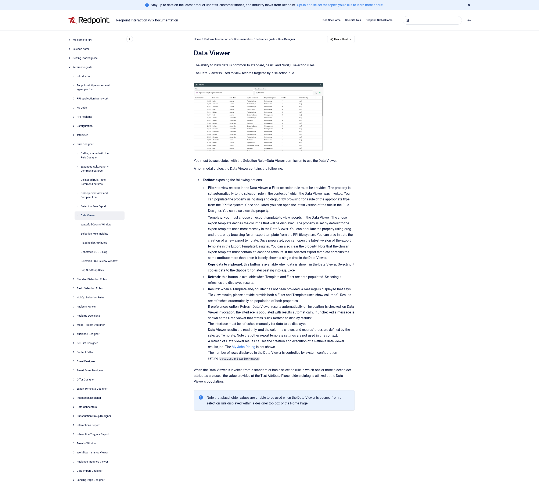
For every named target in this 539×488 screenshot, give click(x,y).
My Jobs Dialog (243, 347)
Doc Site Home (332, 20)
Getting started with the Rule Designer (95, 155)
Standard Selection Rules (92, 279)
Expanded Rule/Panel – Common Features (95, 168)
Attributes (82, 135)
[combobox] (432, 20)
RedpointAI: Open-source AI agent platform (93, 87)
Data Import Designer (89, 470)
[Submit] (407, 20)
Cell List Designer (87, 343)
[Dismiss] (469, 5)
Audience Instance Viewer (92, 461)
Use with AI (341, 39)
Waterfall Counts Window (96, 224)
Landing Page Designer (90, 479)
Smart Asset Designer (90, 370)
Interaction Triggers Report (93, 434)
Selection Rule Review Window (99, 261)
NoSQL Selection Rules (90, 297)
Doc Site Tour (353, 20)
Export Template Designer (92, 388)
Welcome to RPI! (82, 39)
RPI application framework (92, 98)
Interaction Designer (89, 397)
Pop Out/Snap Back (92, 270)
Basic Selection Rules (90, 288)
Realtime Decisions (88, 315)
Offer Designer (85, 379)
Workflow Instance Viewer (92, 452)
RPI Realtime (84, 116)
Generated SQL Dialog (94, 251)
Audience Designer (88, 334)
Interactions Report (88, 425)
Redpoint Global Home (379, 20)
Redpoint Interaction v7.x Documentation (147, 20)
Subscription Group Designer (94, 416)
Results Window (86, 443)
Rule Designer (85, 144)
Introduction (84, 76)
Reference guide (82, 67)
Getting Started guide (85, 58)
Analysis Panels (86, 306)
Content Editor (85, 352)
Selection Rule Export (93, 206)
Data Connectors (87, 406)
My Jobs (82, 107)
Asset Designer (86, 361)
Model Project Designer (91, 324)
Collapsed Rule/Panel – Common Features (95, 182)
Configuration (85, 125)
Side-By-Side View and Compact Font (94, 195)
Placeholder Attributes (94, 242)
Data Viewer (88, 215)
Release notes (81, 48)
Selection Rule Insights (94, 233)
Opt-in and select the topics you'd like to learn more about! (340, 5)
